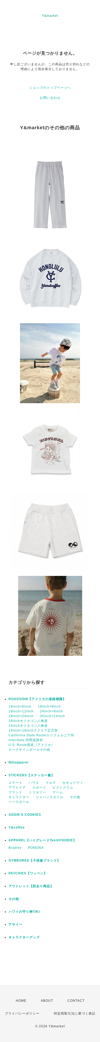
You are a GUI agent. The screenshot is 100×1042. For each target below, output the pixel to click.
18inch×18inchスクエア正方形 (33, 730)
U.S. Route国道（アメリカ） (32, 745)
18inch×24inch (21, 716)
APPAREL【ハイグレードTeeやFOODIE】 (43, 840)
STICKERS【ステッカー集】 (32, 775)
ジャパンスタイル (49, 797)
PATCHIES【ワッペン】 (28, 873)
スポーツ (39, 787)
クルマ (51, 783)
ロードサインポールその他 (29, 750)
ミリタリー (37, 792)
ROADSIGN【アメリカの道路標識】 (37, 699)
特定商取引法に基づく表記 (74, 1013)
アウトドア (17, 787)
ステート (15, 783)
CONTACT (76, 1001)
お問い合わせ (50, 98)
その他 (75, 797)
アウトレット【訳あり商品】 (31, 886)
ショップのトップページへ (50, 88)
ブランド (15, 792)
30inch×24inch (52, 716)
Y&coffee (17, 827)
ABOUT (47, 1001)
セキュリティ (72, 783)
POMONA (36, 848)
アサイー (15, 924)
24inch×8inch (51, 711)
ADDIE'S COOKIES (25, 815)
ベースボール (19, 802)
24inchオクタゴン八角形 (28, 726)
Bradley (15, 848)
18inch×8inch (49, 706)
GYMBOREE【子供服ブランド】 (35, 860)
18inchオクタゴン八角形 (28, 721)
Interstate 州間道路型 (26, 740)
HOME (21, 1001)
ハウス (34, 783)
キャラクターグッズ (24, 937)
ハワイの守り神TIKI (24, 912)
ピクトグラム (63, 787)
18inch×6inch (20, 706)
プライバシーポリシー (22, 1013)
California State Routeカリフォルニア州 (41, 735)
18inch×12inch (21, 711)
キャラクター (19, 797)
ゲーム (58, 792)
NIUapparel (18, 762)
